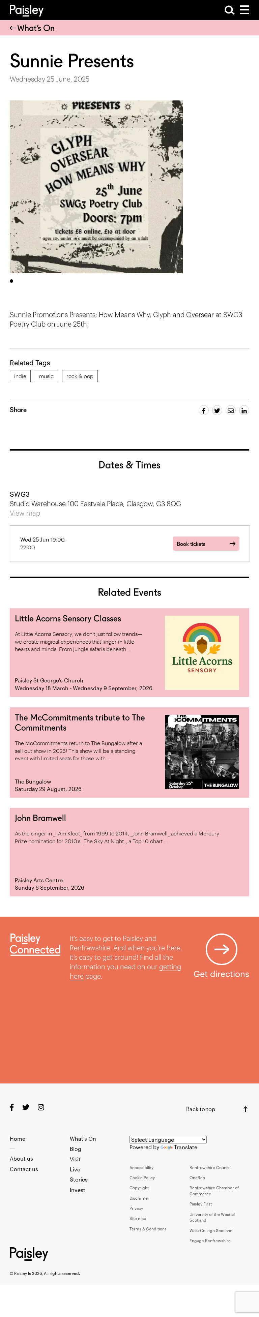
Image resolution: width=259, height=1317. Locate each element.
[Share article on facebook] (204, 410)
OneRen (197, 1177)
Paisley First (201, 1203)
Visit (75, 1159)
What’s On (36, 28)
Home (17, 1138)
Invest (77, 1190)
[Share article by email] (231, 410)
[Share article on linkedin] (244, 410)
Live (75, 1169)
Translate (185, 1147)
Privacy (136, 1208)
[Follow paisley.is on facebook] (12, 1107)
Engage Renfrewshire (210, 1240)
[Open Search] (230, 10)
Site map (138, 1218)
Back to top (200, 1109)
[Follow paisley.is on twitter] (25, 1107)
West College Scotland (211, 1230)
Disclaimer (139, 1198)
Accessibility (141, 1167)
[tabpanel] (96, 186)
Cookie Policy (142, 1177)
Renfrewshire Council (210, 1167)
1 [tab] (11, 281)
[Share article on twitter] (217, 410)
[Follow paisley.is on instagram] (41, 1107)
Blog (75, 1148)
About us (21, 1158)
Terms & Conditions (148, 1228)
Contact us (24, 1169)
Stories (79, 1179)
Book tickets (191, 544)
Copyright (139, 1187)
